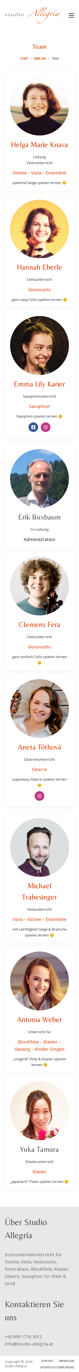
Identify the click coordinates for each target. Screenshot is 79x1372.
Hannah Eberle (39, 267)
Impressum (66, 1361)
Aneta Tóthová (39, 747)
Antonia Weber (39, 1019)
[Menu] (71, 15)
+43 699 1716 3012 (23, 1336)
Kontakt (47, 1361)
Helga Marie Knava (39, 144)
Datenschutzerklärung (57, 1367)
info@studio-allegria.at (29, 1343)
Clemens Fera (39, 624)
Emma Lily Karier (39, 383)
